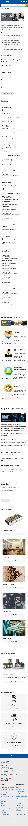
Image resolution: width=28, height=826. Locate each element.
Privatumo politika (20, 800)
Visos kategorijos (5, 814)
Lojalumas (3, 812)
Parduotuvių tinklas (5, 807)
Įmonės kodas (5, 87)
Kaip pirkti (18, 787)
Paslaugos (3, 801)
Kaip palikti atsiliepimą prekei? (8, 787)
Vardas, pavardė (5, 65)
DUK (17, 812)
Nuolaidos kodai (19, 807)
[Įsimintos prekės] (24, 1)
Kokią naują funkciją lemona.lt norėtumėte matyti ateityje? (12, 483)
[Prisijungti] (21, 2)
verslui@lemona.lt (8, 55)
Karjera (2, 810)
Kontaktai (3, 805)
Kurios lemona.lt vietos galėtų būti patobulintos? (10, 466)
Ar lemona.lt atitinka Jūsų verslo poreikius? (12, 458)
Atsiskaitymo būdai (20, 789)
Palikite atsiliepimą (20, 816)
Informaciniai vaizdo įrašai (7, 808)
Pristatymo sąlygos (20, 791)
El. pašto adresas (6, 79)
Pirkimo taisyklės (19, 805)
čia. (8, 435)
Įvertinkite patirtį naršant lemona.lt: (10, 452)
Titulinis (2, 8)
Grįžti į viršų (14, 756)
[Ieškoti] (26, 5)
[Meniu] (1, 1)
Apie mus (3, 803)
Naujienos (3, 799)
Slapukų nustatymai (20, 814)
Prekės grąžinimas (20, 793)
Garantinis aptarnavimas (21, 794)
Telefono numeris (6, 72)
